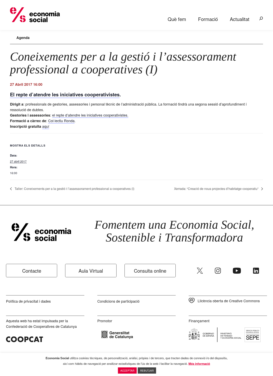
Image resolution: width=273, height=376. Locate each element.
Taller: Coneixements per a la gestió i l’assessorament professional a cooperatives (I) (74, 188)
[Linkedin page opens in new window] (256, 271)
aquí (45, 126)
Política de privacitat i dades (28, 301)
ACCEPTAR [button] (127, 370)
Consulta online (150, 270)
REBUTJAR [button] (147, 370)
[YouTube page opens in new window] (237, 271)
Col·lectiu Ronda (61, 120)
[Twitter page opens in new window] (200, 271)
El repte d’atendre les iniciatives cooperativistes (65, 94)
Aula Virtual (91, 270)
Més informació (199, 363)
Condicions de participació (118, 301)
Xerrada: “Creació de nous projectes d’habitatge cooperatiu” (216, 188)
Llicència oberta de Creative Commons (229, 300)
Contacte (31, 270)
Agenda (23, 37)
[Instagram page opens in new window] (218, 271)
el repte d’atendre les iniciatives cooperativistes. (90, 115)
